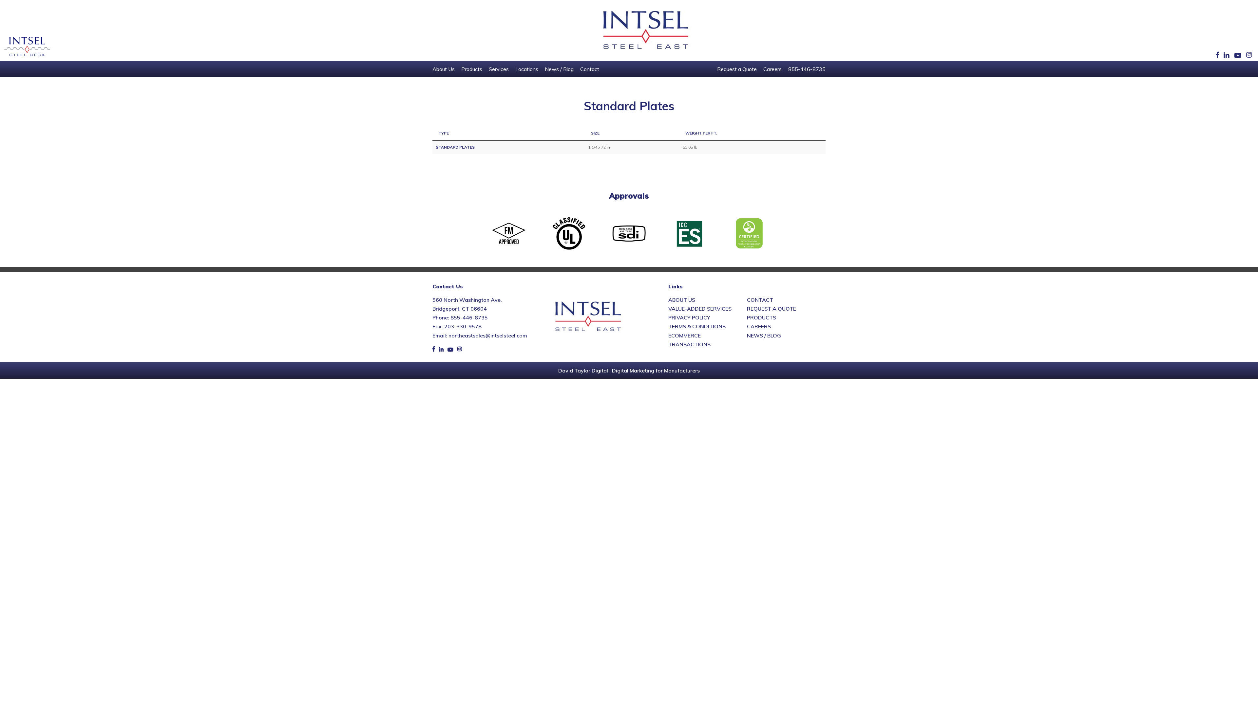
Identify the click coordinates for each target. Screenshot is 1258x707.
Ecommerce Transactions (689, 340)
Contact (589, 69)
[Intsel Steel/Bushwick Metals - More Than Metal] (646, 30)
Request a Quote (737, 69)
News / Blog (559, 69)
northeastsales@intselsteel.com (487, 335)
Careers (772, 69)
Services (499, 69)
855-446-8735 (807, 69)
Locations (526, 69)
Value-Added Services (700, 308)
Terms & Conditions (697, 326)
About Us (443, 69)
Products (471, 69)
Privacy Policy (689, 317)
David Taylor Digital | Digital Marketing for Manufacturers (629, 370)
